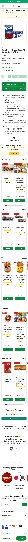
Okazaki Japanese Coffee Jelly (8, 228)
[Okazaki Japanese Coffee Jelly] (8, 218)
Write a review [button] (14, 418)
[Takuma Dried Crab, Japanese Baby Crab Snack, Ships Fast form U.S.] (8, 317)
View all (24, 159)
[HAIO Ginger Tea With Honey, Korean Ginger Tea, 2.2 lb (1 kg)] (8, 267)
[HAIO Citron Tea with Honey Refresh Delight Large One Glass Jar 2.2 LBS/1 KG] (20, 267)
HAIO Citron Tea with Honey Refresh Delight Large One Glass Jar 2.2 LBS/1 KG (20, 279)
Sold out (19, 76)
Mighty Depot (7, 538)
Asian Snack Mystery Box (7, 177)
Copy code (17, 16)
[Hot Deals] (7, 477)
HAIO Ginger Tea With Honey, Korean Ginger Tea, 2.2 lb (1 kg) (7, 278)
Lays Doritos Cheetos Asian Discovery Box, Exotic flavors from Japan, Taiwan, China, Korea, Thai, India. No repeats (20, 183)
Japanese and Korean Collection (19, 486)
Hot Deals (7, 485)
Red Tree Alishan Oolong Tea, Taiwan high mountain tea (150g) (7, 379)
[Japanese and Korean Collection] (19, 477)
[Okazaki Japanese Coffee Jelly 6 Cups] (20, 218)
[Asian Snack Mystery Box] (8, 168)
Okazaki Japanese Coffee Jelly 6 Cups (20, 228)
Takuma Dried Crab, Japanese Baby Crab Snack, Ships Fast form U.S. (8, 329)
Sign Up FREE (14, 153)
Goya (2, 47)
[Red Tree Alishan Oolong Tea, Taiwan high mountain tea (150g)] (8, 367)
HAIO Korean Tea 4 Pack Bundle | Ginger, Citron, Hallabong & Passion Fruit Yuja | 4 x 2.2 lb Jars (20, 380)
